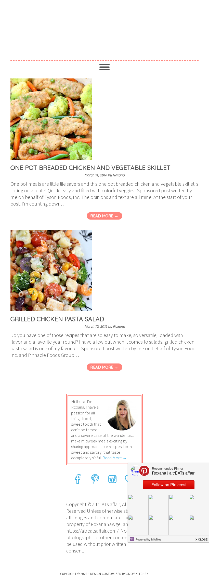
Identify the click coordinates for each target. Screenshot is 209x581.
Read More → (104, 215)
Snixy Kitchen (137, 574)
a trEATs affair (104, 26)
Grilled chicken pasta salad (57, 319)
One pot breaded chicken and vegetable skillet (90, 167)
